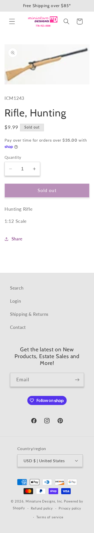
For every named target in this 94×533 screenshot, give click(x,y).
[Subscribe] (77, 380)
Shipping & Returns (29, 314)
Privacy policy (70, 508)
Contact (18, 327)
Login (15, 301)
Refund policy (42, 508)
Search (16, 288)
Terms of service (49, 517)
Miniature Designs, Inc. (44, 501)
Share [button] (17, 238)
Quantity (13, 157)
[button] (12, 21)
